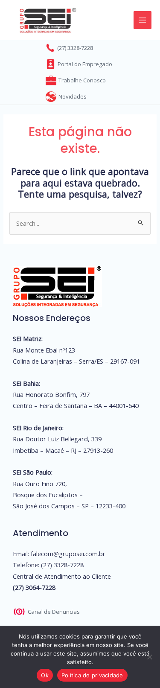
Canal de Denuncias (54, 611)
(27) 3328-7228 (75, 48)
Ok (45, 675)
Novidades (72, 96)
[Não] (149, 657)
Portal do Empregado (85, 64)
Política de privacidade (92, 675)
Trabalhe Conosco (82, 80)
